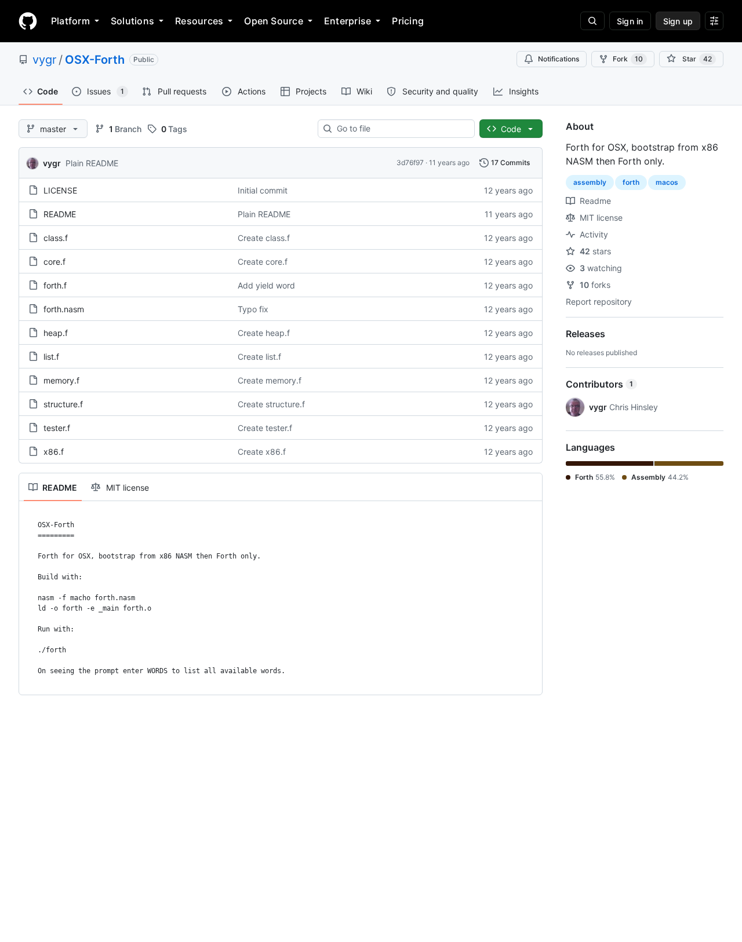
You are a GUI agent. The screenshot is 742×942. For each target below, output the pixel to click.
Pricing (408, 21)
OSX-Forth (95, 60)
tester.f (56, 428)
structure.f (63, 404)
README (59, 214)
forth (631, 182)
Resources (199, 21)
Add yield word (266, 285)
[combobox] (401, 128)
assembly (589, 182)
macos (667, 182)
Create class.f (264, 238)
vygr (44, 60)
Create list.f (259, 357)
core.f (54, 261)
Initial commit (263, 190)
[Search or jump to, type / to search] (592, 21)
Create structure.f (271, 404)
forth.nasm (63, 309)
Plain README (92, 163)
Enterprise (347, 21)
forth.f (55, 285)
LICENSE (60, 190)
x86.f (53, 452)
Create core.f (263, 261)
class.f (55, 238)
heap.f (55, 333)
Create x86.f (262, 452)
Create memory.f (269, 380)
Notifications (558, 58)
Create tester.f (265, 428)
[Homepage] (28, 21)
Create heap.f (264, 333)
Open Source (273, 21)
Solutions (132, 21)
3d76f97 (410, 162)
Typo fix (253, 309)
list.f (51, 357)
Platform (70, 21)
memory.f (61, 380)
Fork (628, 58)
